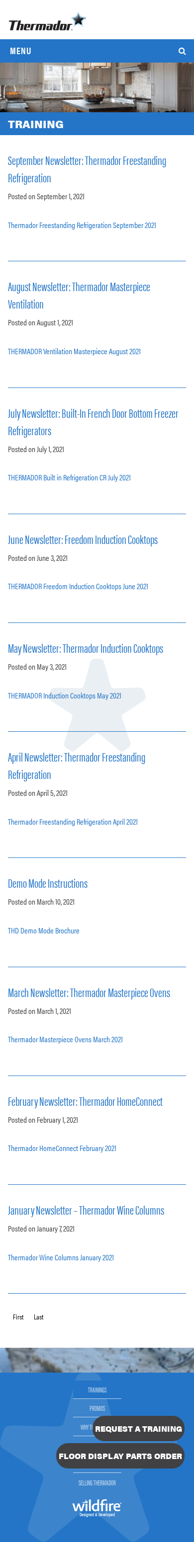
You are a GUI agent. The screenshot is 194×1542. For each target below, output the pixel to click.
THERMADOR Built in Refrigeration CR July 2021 (69, 477)
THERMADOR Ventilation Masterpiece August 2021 (74, 351)
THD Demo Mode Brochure (44, 930)
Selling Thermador (97, 1482)
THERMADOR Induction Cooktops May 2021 (64, 695)
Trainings (97, 1389)
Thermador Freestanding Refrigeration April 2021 (73, 821)
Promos (97, 1408)
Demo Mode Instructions (48, 882)
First (18, 1316)
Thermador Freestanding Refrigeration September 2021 (82, 225)
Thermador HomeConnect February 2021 (62, 1148)
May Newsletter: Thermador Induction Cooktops (85, 647)
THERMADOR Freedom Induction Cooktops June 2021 (78, 586)
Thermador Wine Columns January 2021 (61, 1257)
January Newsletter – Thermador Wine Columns (86, 1209)
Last (38, 1316)
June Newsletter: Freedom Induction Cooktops (83, 538)
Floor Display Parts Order (120, 1456)
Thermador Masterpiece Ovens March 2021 (65, 1039)
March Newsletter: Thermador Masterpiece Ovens (89, 992)
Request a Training (138, 1428)
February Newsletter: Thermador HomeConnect (85, 1100)
